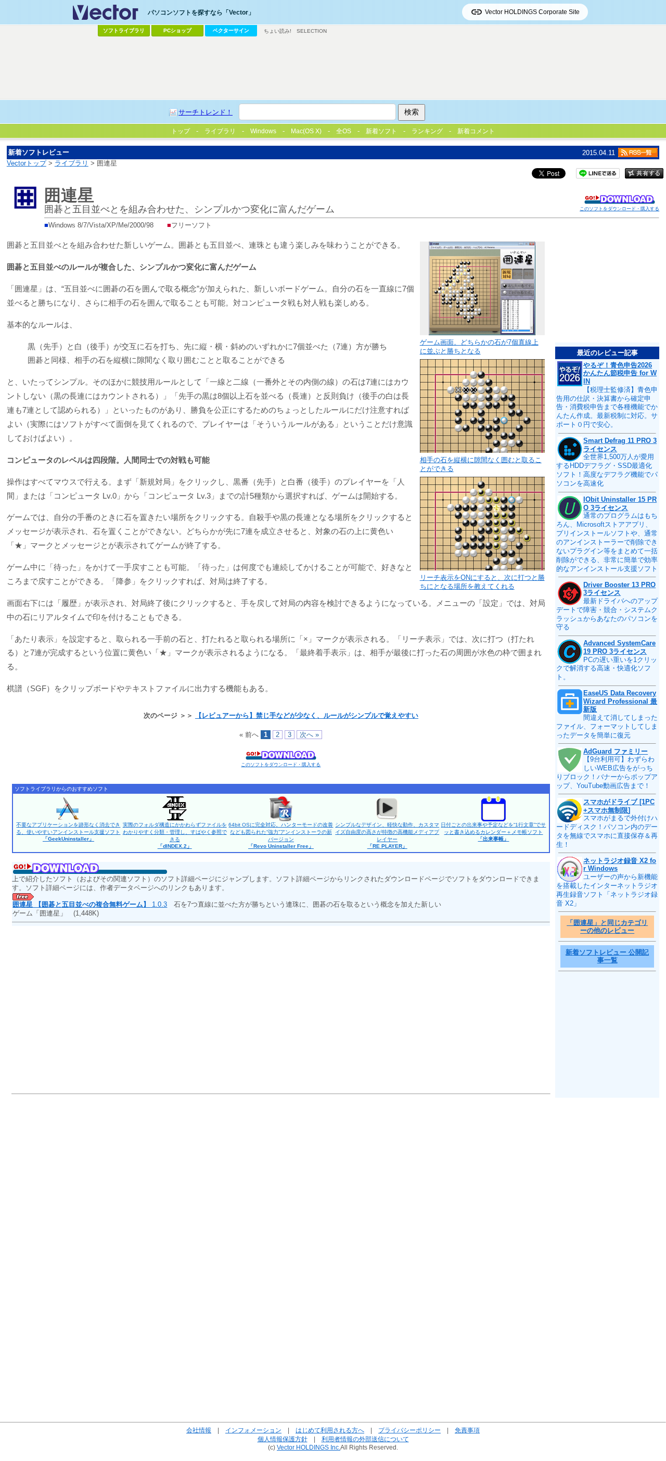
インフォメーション (253, 1430)
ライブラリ (71, 163)
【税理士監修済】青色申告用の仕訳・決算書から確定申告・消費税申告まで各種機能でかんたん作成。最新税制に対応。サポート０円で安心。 (607, 407)
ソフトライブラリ (124, 30)
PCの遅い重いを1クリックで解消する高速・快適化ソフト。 (606, 668)
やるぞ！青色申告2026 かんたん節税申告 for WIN (620, 373)
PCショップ (177, 30)
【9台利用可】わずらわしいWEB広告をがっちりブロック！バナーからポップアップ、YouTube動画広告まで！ (607, 772)
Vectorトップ (26, 163)
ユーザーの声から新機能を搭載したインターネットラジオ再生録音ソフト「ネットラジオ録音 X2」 (607, 890)
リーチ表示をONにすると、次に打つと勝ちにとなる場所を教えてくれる (482, 582)
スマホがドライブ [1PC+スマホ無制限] (619, 806)
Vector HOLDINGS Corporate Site (532, 12)
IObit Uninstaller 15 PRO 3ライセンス (620, 504)
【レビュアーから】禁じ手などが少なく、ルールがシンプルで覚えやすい (306, 715)
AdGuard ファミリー (615, 751)
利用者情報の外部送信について (365, 1438)
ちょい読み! (277, 31)
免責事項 (467, 1430)
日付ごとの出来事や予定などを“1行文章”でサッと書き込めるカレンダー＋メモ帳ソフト (493, 832)
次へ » (309, 735)
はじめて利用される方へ (330, 1430)
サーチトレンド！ (205, 112)
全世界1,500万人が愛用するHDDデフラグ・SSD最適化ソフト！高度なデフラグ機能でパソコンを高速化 (607, 470)
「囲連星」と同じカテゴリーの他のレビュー (607, 927)
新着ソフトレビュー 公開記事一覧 (607, 956)
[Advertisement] (333, 68)
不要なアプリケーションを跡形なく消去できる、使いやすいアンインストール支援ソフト (68, 832)
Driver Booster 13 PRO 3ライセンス (619, 589)
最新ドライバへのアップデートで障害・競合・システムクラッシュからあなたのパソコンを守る (607, 614)
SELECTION (312, 31)
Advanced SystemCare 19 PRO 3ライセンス (619, 647)
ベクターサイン (231, 30)
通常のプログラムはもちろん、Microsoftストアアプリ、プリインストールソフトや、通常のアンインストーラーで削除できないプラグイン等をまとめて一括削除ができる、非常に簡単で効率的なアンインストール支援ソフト (607, 542)
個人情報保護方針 (283, 1438)
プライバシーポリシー (409, 1430)
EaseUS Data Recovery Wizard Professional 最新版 (620, 701)
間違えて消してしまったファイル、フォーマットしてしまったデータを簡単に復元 (607, 726)
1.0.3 (89, 904)
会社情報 (198, 1430)
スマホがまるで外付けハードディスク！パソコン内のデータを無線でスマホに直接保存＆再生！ (607, 831)
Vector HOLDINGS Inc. (308, 1447)
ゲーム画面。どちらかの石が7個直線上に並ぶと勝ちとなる (479, 346)
